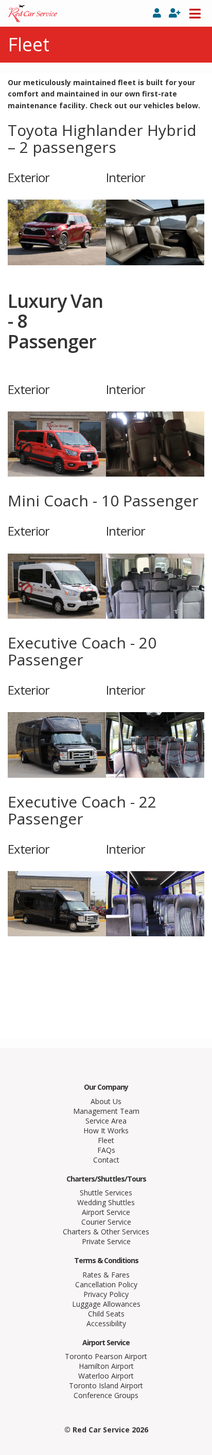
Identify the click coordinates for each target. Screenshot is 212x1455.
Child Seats (106, 1314)
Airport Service (106, 1212)
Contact (106, 1160)
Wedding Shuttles (106, 1202)
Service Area (106, 1121)
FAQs (106, 1150)
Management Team (106, 1111)
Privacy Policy (106, 1294)
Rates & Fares (106, 1275)
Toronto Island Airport (106, 1385)
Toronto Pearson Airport (106, 1356)
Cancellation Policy (106, 1284)
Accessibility (106, 1323)
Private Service (106, 1241)
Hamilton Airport (106, 1366)
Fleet (106, 1140)
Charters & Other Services (106, 1231)
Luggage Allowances (106, 1304)
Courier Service (106, 1222)
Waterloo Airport (106, 1376)
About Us (106, 1101)
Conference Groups (106, 1395)
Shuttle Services (106, 1192)
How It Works (106, 1130)
